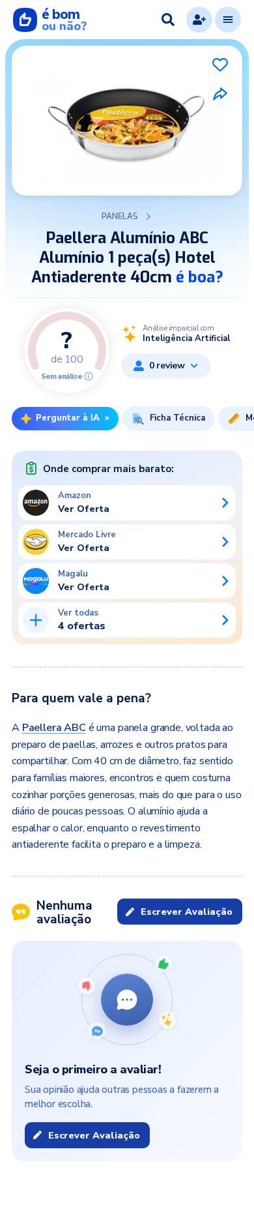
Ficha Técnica (177, 418)
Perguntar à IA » (72, 418)
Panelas (120, 216)
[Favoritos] (220, 64)
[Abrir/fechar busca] (168, 20)
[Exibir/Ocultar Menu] (228, 20)
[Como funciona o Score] (88, 376)
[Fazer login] (199, 20)
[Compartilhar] (220, 94)
